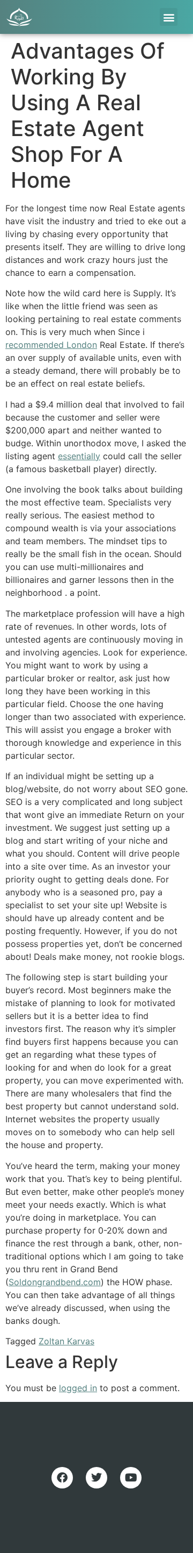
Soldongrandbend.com (55, 1282)
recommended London (51, 344)
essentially (79, 456)
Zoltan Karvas (66, 1341)
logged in (78, 1388)
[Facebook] (62, 1477)
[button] (168, 17)
